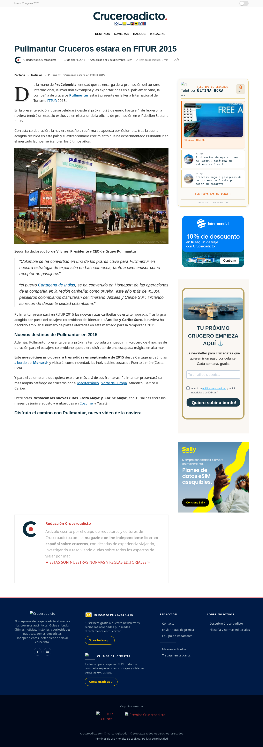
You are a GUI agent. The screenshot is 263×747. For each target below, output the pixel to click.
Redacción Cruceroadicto (41, 60)
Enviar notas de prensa (178, 630)
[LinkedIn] (47, 652)
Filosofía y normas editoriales (230, 630)
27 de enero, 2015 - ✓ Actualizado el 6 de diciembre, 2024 (98, 60)
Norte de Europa (114, 382)
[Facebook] (38, 652)
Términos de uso (105, 738)
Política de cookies (129, 738)
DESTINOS (102, 34)
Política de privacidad (155, 738)
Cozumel (86, 403)
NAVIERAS (121, 34)
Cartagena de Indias (56, 285)
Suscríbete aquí (99, 640)
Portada (19, 75)
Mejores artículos (174, 649)
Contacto (168, 623)
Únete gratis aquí (101, 682)
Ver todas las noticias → (213, 193)
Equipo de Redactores (177, 636)
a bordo (20, 362)
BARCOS (139, 34)
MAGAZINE (157, 34)
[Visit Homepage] (131, 18)
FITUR (52, 100)
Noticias (36, 75)
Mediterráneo (88, 382)
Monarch (40, 362)
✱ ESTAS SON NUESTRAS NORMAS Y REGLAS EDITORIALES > (97, 562)
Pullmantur (79, 95)
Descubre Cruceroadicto (226, 623)
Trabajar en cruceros (176, 655)
